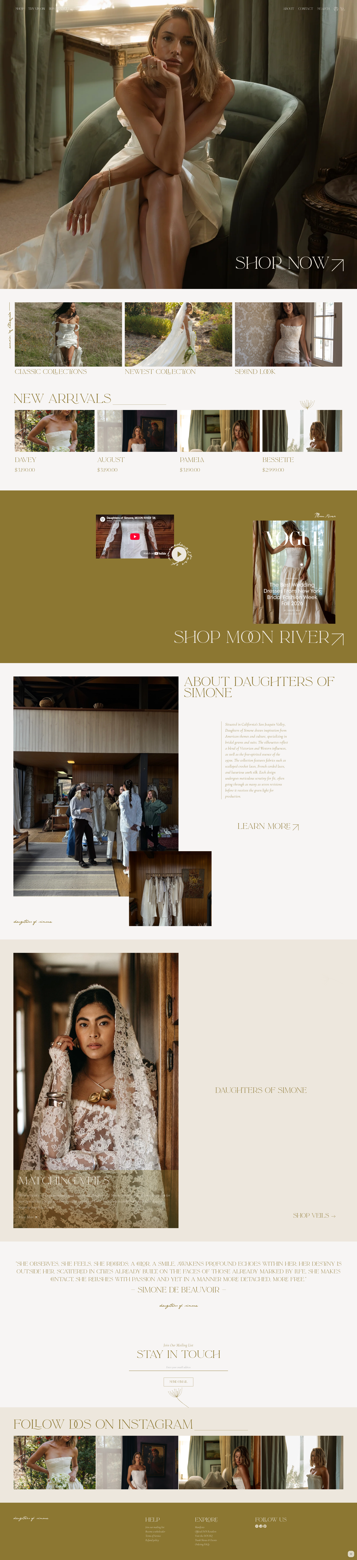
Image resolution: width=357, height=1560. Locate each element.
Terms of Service (153, 1536)
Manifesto (199, 1527)
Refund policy (152, 1540)
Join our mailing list (154, 1527)
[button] (19, 9)
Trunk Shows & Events (206, 1540)
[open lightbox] (55, 1462)
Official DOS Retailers (205, 1531)
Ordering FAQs (202, 1544)
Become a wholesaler (155, 1531)
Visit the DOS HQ (203, 1536)
